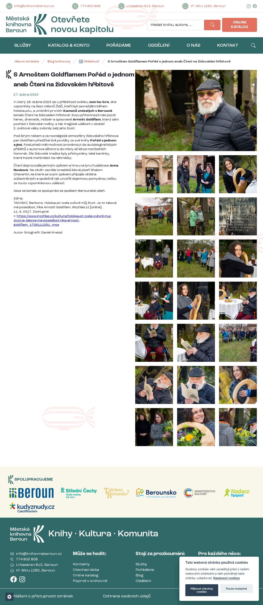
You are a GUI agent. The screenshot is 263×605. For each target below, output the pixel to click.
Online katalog (239, 25)
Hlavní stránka (27, 61)
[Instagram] (249, 6)
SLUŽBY (22, 45)
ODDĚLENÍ (159, 45)
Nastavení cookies (226, 578)
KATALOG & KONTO (69, 45)
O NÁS (193, 45)
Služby (141, 564)
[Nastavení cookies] (9, 597)
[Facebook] (255, 6)
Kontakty (81, 564)
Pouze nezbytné (236, 588)
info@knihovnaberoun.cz (34, 6)
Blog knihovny (58, 61)
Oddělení (143, 581)
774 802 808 (90, 6)
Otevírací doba (86, 570)
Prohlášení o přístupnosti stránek (39, 596)
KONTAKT (227, 45)
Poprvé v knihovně (90, 581)
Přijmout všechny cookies (201, 590)
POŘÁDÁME (118, 45)
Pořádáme (145, 570)
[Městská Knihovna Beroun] (26, 25)
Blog (139, 575)
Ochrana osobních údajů (127, 596)
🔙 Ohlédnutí (89, 61)
